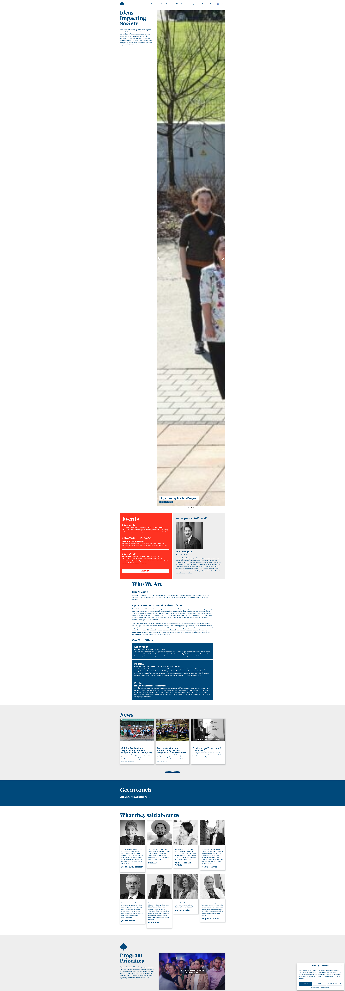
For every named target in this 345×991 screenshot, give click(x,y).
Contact (212, 4)
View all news (172, 771)
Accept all (305, 983)
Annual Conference (167, 4)
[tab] (188, 507)
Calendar (205, 4)
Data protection (324, 987)
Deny (319, 983)
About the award (167, 502)
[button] (341, 966)
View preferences (334, 983)
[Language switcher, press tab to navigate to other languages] (217, 4)
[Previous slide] (159, 258)
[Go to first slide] (223, 258)
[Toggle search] (222, 4)
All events (145, 571)
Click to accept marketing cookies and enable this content (192, 971)
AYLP (177, 4)
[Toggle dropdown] (158, 4)
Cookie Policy (315, 987)
